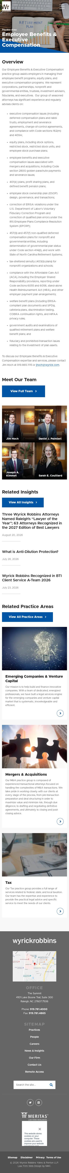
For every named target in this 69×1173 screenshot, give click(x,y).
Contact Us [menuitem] (34, 1064)
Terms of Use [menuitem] (53, 1157)
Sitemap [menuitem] (12, 1157)
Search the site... (26, 1085)
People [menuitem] (34, 1037)
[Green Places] (34, 1133)
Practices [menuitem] (34, 1030)
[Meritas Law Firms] (34, 1117)
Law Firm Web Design (30, 1166)
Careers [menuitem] (34, 1044)
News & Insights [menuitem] (34, 1050)
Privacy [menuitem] (40, 1157)
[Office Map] (34, 966)
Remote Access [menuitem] (34, 1071)
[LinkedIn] (38, 1102)
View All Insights (21, 502)
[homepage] (6, 6)
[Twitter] (30, 1102)
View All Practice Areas (26, 617)
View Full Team (22, 391)
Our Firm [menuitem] (34, 1057)
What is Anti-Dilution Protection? (30, 552)
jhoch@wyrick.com (47, 365)
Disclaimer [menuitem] (27, 1157)
